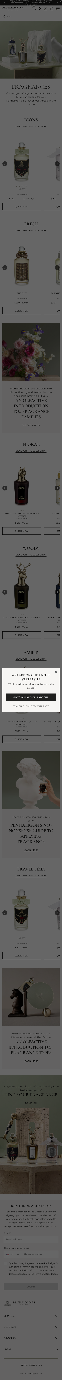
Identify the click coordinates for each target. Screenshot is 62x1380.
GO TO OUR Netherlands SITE (31, 697)
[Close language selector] (56, 672)
